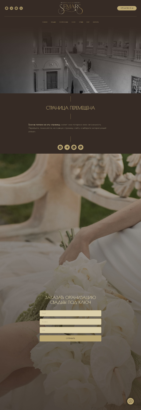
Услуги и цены (63, 22)
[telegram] (11, 8)
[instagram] (16, 8)
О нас (74, 22)
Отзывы (81, 22)
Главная (45, 22)
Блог (88, 22)
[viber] (80, 147)
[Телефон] (21, 8)
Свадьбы (53, 22)
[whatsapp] (6, 8)
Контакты (95, 22)
